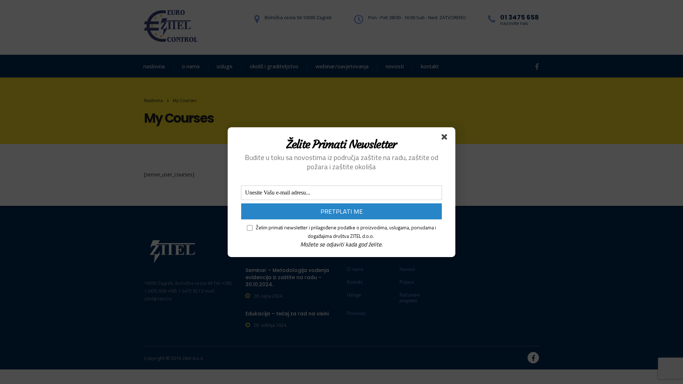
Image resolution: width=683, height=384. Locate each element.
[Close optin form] (445, 138)
